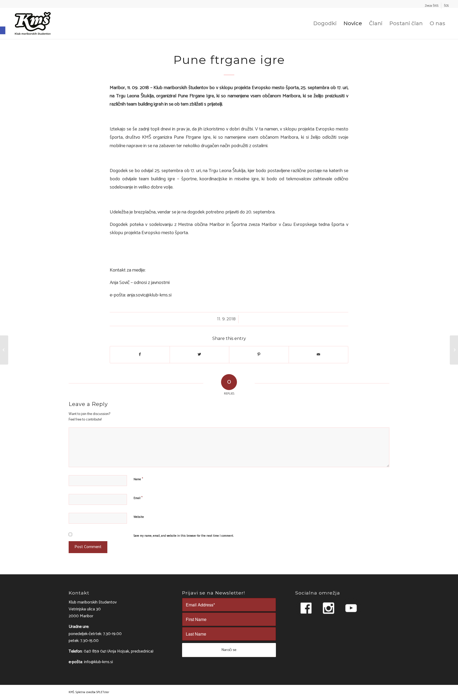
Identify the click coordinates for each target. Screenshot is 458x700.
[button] (2, 30)
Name (138, 479)
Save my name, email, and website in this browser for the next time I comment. (184, 535)
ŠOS (446, 5)
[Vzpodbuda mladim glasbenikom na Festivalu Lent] (4, 350)
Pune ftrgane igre (229, 59)
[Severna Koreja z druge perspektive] (454, 350)
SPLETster (102, 692)
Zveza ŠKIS (431, 5)
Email (138, 498)
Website (139, 517)
